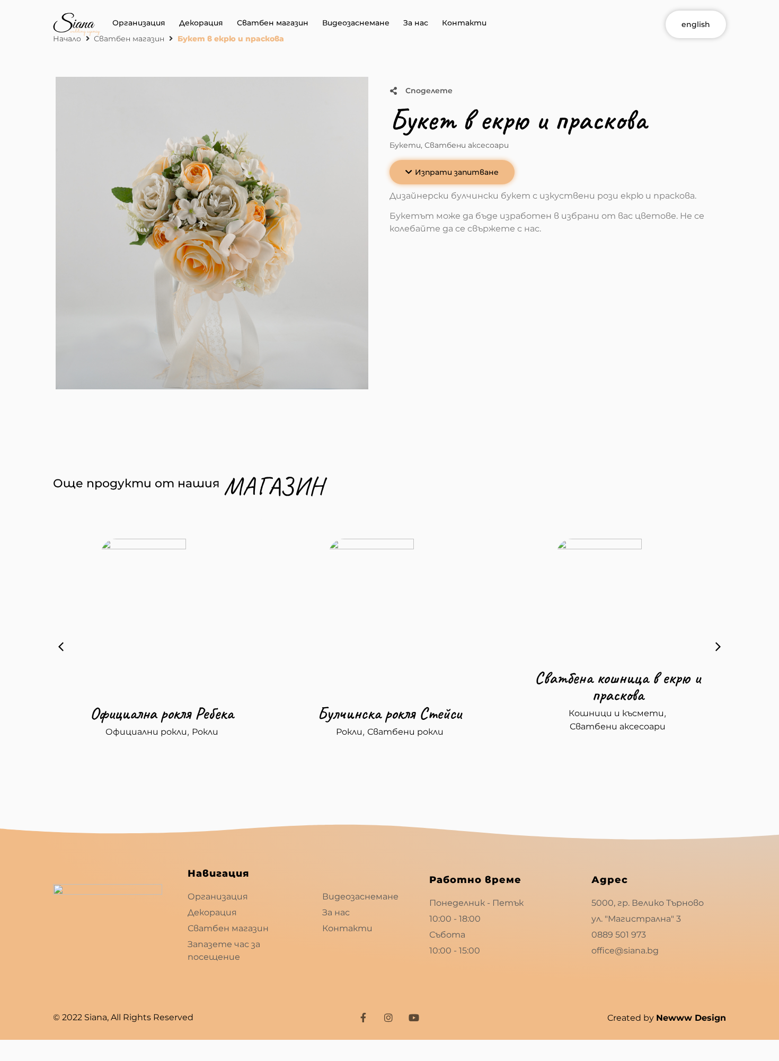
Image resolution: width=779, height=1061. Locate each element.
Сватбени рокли (405, 732)
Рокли (205, 732)
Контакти (464, 23)
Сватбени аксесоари (466, 145)
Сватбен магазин (272, 23)
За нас (415, 23)
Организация (138, 23)
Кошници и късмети (616, 713)
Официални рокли (146, 732)
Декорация (201, 23)
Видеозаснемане (356, 23)
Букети (405, 145)
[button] (452, 172)
